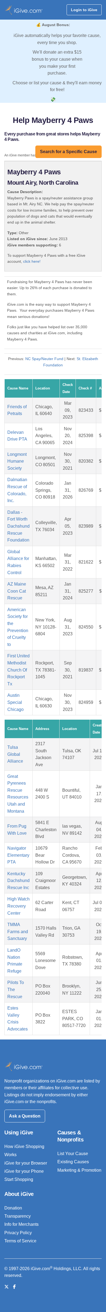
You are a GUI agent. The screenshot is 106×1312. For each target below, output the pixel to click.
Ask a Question (24, 1116)
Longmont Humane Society (17, 461)
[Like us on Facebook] (14, 1287)
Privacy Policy (18, 1232)
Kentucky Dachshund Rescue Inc (18, 880)
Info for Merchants (21, 1224)
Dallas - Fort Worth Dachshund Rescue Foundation (18, 526)
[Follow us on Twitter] (6, 1287)
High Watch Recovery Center (18, 906)
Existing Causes (73, 1161)
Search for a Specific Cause (68, 151)
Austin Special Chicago (15, 702)
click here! (31, 261)
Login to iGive (84, 10)
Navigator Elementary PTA (18, 855)
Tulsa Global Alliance (15, 754)
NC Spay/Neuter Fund (44, 359)
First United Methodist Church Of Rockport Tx (18, 670)
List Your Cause (72, 1153)
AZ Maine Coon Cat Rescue (16, 591)
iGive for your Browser (25, 1163)
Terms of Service (20, 1241)
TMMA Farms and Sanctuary (17, 931)
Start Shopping (18, 1179)
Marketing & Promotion (79, 1170)
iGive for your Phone (24, 1171)
